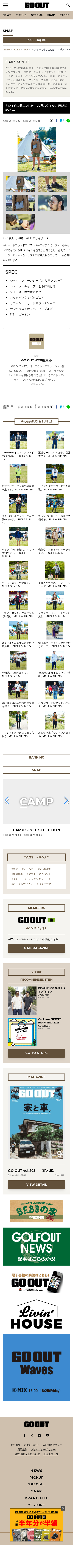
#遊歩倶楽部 (45, 868)
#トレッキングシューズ (38, 879)
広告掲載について (52, 1444)
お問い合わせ (31, 1444)
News (7, 15)
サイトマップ (51, 1454)
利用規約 (22, 1449)
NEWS (36, 1471)
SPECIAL (37, 15)
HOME (7, 49)
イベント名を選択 (36, 40)
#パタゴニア (44, 884)
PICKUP (21, 15)
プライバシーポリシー (43, 1449)
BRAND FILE (36, 1498)
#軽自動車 (17, 874)
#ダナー (16, 879)
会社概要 (16, 1444)
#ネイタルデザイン (22, 884)
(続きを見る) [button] (37, 384)
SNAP (51, 15)
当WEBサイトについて (27, 1454)
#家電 (15, 868)
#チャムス (27, 868)
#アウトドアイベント (39, 874)
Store (64, 15)
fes (26, 49)
